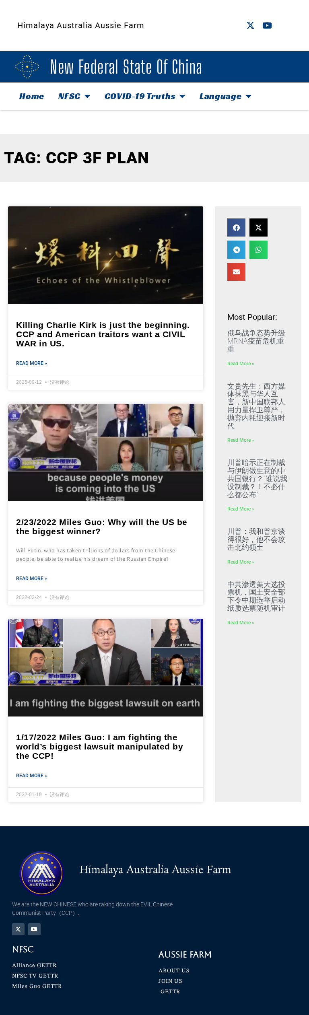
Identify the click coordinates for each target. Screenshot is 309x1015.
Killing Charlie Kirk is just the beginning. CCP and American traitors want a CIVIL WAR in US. (103, 334)
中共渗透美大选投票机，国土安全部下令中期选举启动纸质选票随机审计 (256, 596)
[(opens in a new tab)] (105, 453)
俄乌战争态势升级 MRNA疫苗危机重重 (256, 341)
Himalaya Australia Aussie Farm (80, 25)
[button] (236, 227)
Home (31, 96)
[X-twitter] (250, 25)
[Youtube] (267, 25)
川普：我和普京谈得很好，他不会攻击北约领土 (256, 539)
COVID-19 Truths (140, 96)
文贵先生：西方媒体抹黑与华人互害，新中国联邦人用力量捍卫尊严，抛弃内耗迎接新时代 (256, 406)
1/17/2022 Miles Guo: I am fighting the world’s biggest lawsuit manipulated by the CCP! (99, 746)
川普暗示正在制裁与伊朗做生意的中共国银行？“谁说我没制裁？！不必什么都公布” (257, 478)
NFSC (69, 96)
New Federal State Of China (126, 66)
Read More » (31, 363)
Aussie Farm (185, 954)
